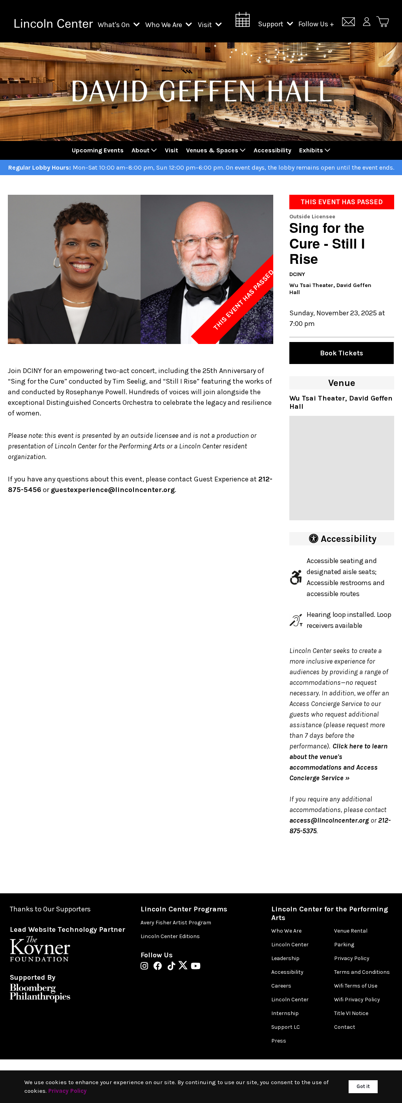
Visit (206, 24)
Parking (344, 944)
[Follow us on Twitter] (185, 967)
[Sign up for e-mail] (348, 23)
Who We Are (164, 24)
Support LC (285, 1027)
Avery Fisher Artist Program (176, 922)
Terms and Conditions (362, 972)
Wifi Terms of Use (355, 985)
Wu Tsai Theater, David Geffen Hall (330, 289)
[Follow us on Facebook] (159, 967)
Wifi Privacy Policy (357, 999)
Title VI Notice (351, 1013)
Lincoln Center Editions (170, 936)
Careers (281, 985)
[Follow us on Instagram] (146, 967)
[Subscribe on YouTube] (196, 967)
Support (271, 24)
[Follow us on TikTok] (173, 967)
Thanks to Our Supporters (50, 909)
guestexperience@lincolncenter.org (113, 489)
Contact (344, 1027)
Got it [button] (363, 1086)
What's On (115, 24)
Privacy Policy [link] (67, 1090)
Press (278, 1040)
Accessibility (287, 972)
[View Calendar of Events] (242, 21)
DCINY (297, 274)
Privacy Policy (351, 958)
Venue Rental (350, 930)
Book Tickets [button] (341, 353)
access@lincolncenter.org (329, 820)
